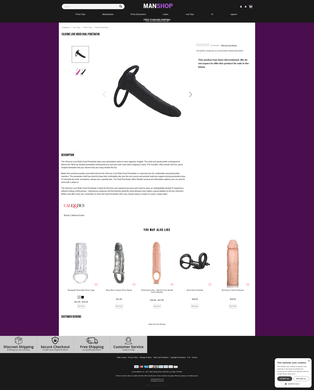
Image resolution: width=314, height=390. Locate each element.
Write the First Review (229, 45)
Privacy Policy (133, 357)
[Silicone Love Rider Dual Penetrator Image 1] (147, 94)
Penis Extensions (138, 14)
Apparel (233, 14)
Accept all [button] (284, 379)
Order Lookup (121, 357)
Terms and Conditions (161, 357)
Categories (66, 27)
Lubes (165, 14)
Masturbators (108, 14)
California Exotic (77, 215)
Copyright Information (177, 357)
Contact (194, 357)
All (212, 14)
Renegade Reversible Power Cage (81, 290)
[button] (190, 94)
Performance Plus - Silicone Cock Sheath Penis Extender (157, 291)
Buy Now (81, 306)
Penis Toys (80, 14)
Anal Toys (189, 14)
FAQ (188, 357)
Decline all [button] (301, 379)
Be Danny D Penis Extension (233, 290)
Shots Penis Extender (195, 290)
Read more (291, 374)
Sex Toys (76, 27)
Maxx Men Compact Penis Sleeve (119, 290)
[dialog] (293, 373)
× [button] (309, 361)
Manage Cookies (146, 357)
